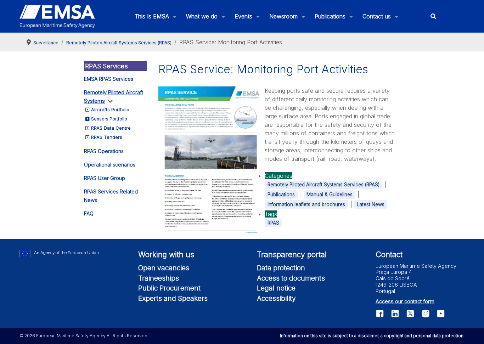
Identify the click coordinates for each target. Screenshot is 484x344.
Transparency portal (292, 254)
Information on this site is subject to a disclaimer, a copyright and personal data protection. (372, 335)
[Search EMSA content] (433, 16)
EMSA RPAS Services (108, 79)
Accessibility (276, 298)
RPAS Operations (104, 151)
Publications (281, 194)
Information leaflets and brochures (306, 204)
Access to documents (291, 278)
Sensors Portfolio (109, 119)
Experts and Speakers (173, 298)
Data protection (281, 268)
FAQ (89, 213)
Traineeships (158, 278)
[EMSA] (57, 16)
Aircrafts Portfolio (110, 109)
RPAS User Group (104, 178)
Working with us (166, 254)
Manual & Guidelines (329, 194)
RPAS (273, 223)
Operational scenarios (109, 165)
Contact (389, 254)
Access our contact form (405, 301)
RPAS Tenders (106, 137)
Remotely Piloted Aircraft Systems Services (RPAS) (323, 184)
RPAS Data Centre (111, 128)
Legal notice (276, 288)
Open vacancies (163, 268)
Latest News (370, 204)
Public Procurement (169, 288)
